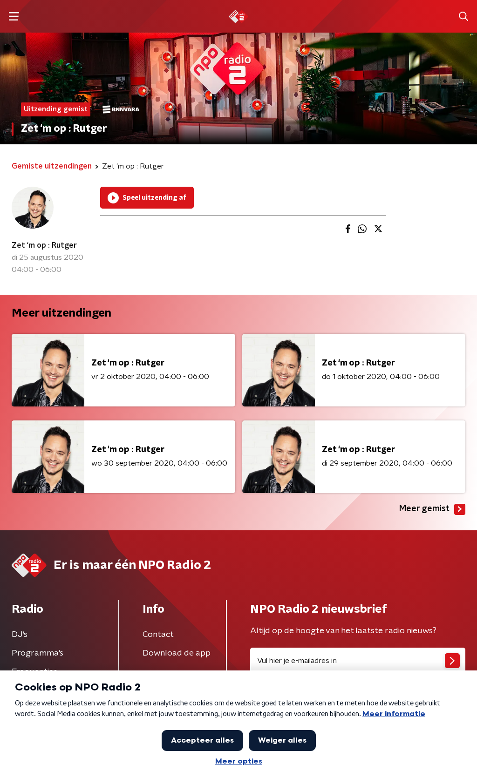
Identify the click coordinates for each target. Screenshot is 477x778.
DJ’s (19, 634)
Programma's (37, 653)
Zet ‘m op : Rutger (44, 245)
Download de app (177, 653)
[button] (14, 16)
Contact (158, 634)
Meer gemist (424, 509)
